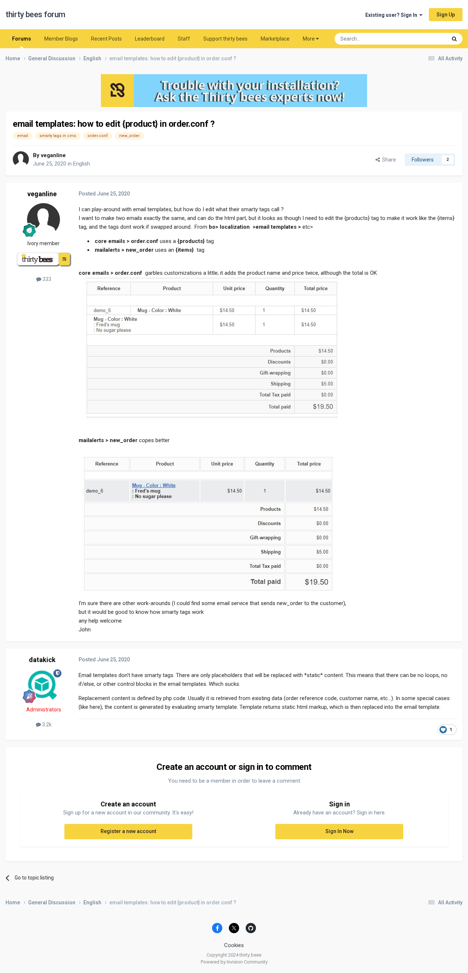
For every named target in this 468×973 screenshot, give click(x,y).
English (81, 163)
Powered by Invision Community (234, 962)
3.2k (46, 724)
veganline (53, 155)
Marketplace (275, 39)
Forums (21, 39)
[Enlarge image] (211, 347)
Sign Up (446, 15)
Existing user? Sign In (392, 15)
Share (388, 160)
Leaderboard (150, 39)
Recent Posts (106, 39)
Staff (184, 39)
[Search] (454, 39)
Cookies (234, 945)
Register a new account (128, 831)
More (309, 39)
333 (46, 279)
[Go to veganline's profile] (21, 159)
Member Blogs (61, 39)
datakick (42, 660)
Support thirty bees (225, 39)
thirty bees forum (35, 14)
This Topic (426, 38)
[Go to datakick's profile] (43, 685)
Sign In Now (339, 831)
